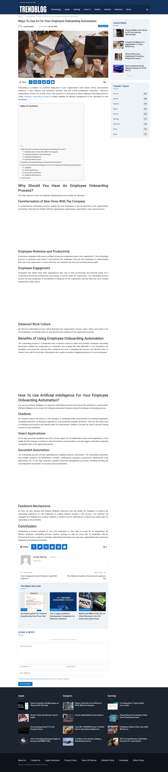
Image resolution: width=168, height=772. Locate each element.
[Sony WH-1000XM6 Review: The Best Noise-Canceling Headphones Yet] (68, 730)
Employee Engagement (33, 157)
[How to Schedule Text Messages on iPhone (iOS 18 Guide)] (23, 706)
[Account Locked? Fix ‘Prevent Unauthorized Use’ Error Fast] (34, 601)
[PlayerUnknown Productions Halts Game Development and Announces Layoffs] (113, 718)
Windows (118, 9)
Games (115, 114)
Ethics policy (138, 760)
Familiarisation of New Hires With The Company (41, 152)
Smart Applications (31, 170)
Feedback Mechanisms (33, 175)
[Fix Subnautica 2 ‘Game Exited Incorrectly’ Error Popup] (113, 706)
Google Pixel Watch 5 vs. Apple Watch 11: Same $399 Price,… (135, 44)
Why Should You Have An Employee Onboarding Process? (43, 149)
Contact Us (35, 760)
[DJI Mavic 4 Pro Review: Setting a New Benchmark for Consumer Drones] (68, 742)
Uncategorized (103, 26)
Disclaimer (123, 760)
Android (107, 9)
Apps (115, 134)
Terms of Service (89, 760)
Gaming (76, 9)
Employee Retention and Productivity (37, 154)
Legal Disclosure (52, 760)
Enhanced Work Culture (33, 159)
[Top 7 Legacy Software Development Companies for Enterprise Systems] (63, 601)
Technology (56, 9)
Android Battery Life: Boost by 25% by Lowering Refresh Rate (136, 32)
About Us (22, 760)
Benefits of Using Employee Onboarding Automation (41, 162)
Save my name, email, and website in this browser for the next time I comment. (44, 679)
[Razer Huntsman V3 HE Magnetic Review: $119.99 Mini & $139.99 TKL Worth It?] (118, 69)
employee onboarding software (37, 96)
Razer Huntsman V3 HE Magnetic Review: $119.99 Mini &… (135, 68)
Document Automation (33, 173)
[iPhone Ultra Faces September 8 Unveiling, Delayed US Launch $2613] (118, 57)
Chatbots (28, 168)
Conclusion (25, 178)
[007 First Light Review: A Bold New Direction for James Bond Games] (113, 742)
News (128, 9)
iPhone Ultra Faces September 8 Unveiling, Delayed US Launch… (134, 56)
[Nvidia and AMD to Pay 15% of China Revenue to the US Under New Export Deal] (92, 601)
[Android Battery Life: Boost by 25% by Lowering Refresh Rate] (118, 33)
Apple (67, 9)
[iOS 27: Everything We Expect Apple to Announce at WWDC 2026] (23, 742)
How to (87, 9)
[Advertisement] (51, 126)
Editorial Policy (107, 760)
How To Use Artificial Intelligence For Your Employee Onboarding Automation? (51, 165)
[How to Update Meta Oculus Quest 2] (68, 718)
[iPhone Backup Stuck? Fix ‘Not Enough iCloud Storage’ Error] (23, 730)
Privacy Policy (70, 760)
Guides (97, 9)
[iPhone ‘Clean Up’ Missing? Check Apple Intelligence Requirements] (23, 718)
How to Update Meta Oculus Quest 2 (89, 715)
